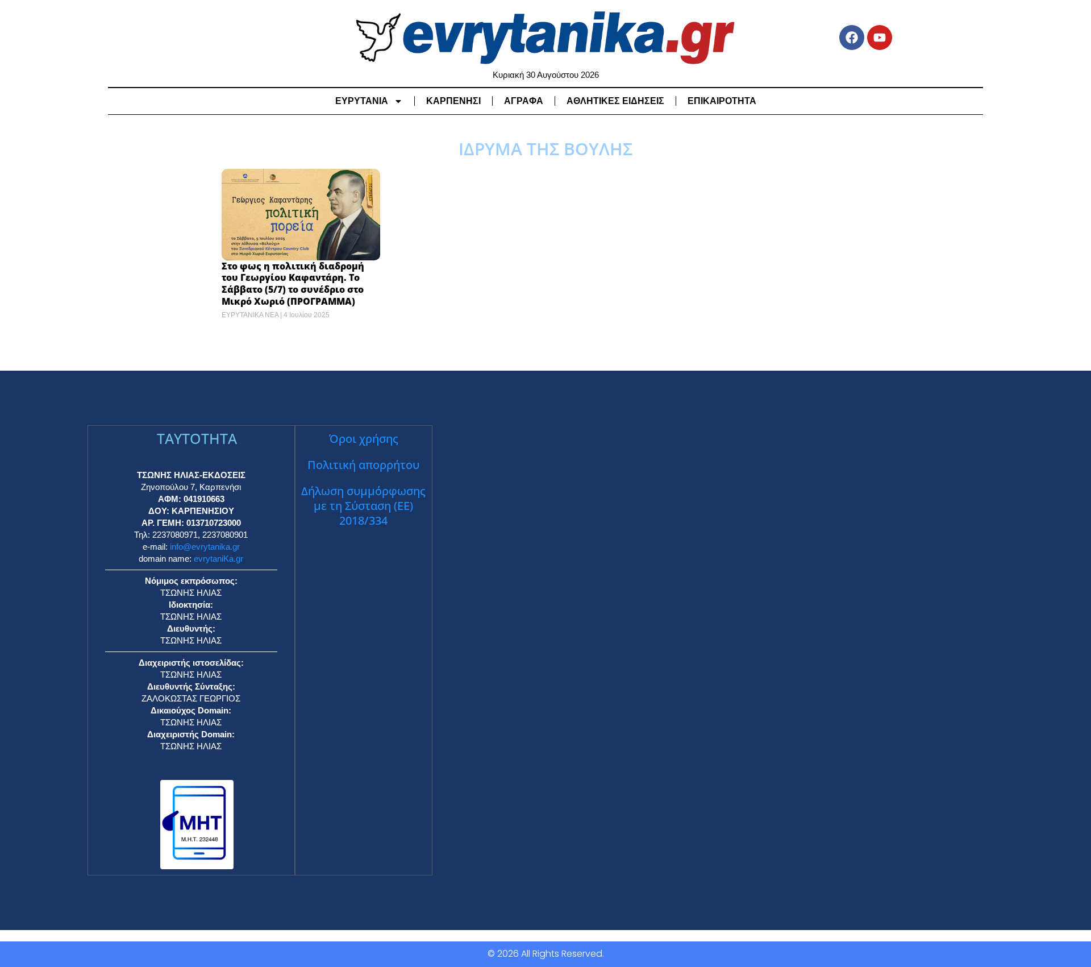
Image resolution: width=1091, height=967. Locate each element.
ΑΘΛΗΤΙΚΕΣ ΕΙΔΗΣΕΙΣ (615, 101)
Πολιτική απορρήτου (363, 464)
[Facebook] (851, 37)
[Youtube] (879, 37)
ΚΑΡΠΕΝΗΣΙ (453, 101)
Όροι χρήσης (363, 438)
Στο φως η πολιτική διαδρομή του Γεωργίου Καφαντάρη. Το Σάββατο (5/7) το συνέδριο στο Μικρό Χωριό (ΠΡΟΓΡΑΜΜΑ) (293, 284)
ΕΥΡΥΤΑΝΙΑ (361, 101)
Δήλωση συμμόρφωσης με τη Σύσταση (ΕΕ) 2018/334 (363, 505)
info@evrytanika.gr (205, 546)
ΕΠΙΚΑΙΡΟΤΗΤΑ (722, 101)
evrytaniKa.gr (218, 558)
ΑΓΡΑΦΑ (523, 101)
